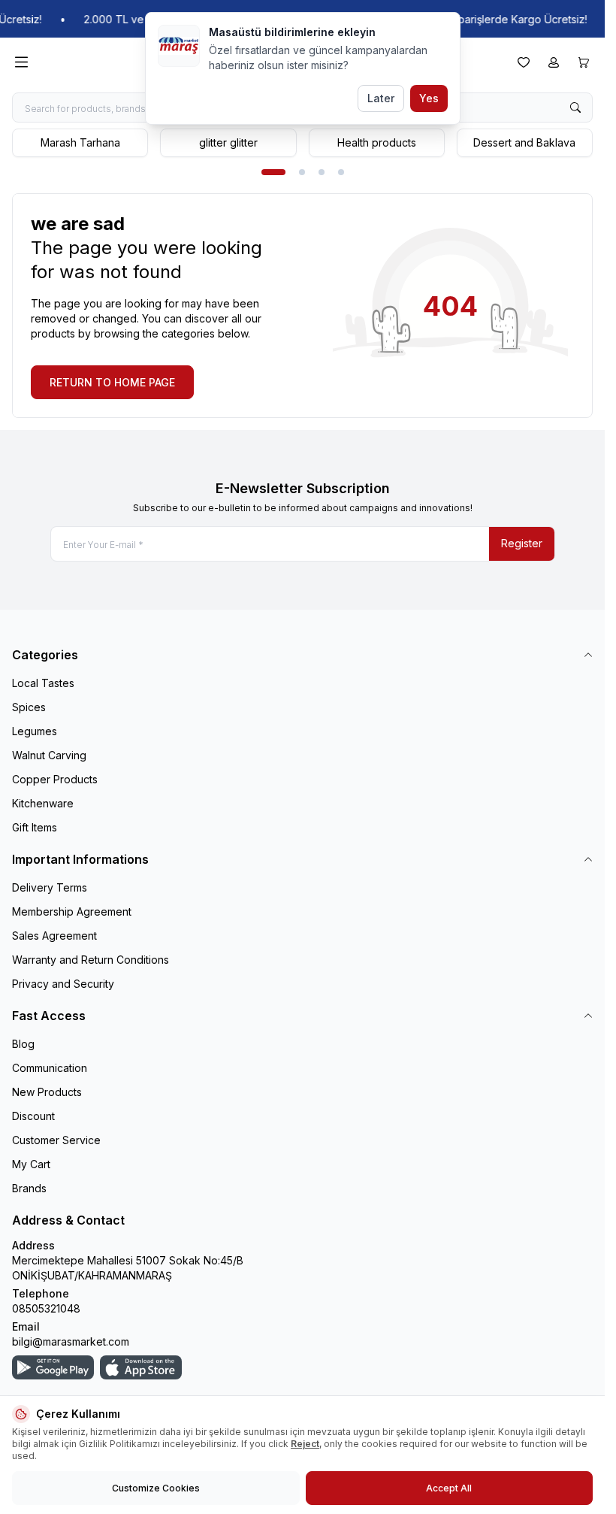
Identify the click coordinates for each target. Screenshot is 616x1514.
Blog (23, 1043)
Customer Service (56, 1140)
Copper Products (55, 779)
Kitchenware (43, 803)
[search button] (575, 107)
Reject (305, 1443)
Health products (376, 142)
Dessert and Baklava (524, 142)
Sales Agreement (54, 935)
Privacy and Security (63, 983)
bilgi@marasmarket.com (70, 1341)
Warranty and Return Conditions (90, 959)
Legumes (34, 731)
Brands (29, 1188)
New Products (47, 1092)
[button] (273, 172)
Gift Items (34, 827)
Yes (429, 98)
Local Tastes (43, 683)
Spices (29, 707)
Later (380, 98)
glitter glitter (228, 142)
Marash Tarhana (80, 142)
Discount (33, 1116)
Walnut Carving (49, 755)
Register (521, 543)
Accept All (449, 1488)
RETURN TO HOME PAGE (112, 382)
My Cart (31, 1164)
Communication (49, 1067)
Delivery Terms (49, 887)
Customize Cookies (156, 1488)
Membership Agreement (71, 911)
